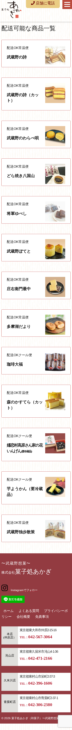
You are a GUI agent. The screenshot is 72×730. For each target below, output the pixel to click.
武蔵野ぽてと (19, 251)
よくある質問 (29, 611)
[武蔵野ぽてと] (55, 258)
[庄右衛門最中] (55, 296)
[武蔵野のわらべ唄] (55, 145)
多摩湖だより (19, 326)
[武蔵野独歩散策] (55, 539)
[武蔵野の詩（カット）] (55, 102)
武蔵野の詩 (17, 57)
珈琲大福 (15, 364)
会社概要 (23, 617)
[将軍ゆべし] (55, 220)
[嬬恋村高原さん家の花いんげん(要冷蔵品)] (55, 452)
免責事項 (42, 617)
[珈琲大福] (55, 371)
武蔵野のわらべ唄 (23, 138)
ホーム (8, 611)
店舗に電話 (45, 3)
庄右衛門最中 (19, 288)
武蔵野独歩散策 (21, 532)
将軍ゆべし (17, 213)
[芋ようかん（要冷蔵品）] (55, 496)
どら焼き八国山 (21, 175)
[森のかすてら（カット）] (55, 409)
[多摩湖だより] (55, 333)
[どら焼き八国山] (55, 183)
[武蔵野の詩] (55, 64)
